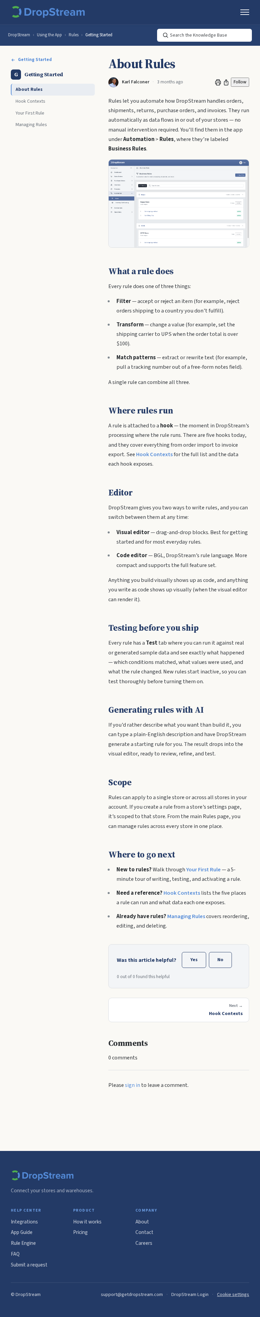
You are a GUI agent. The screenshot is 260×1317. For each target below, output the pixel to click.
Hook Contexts (30, 101)
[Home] (49, 12)
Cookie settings (233, 1294)
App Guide (21, 1232)
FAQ (15, 1254)
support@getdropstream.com (132, 1294)
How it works (87, 1221)
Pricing (80, 1232)
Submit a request (29, 1265)
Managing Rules (31, 124)
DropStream (19, 35)
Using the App (49, 35)
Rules (74, 35)
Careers (143, 1243)
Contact (144, 1232)
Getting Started (98, 35)
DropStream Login (190, 1294)
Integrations (24, 1221)
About (142, 1221)
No (220, 959)
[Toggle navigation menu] (245, 12)
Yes (194, 959)
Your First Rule (30, 113)
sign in (132, 1085)
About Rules (29, 89)
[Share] (226, 82)
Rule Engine (23, 1243)
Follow (240, 82)
